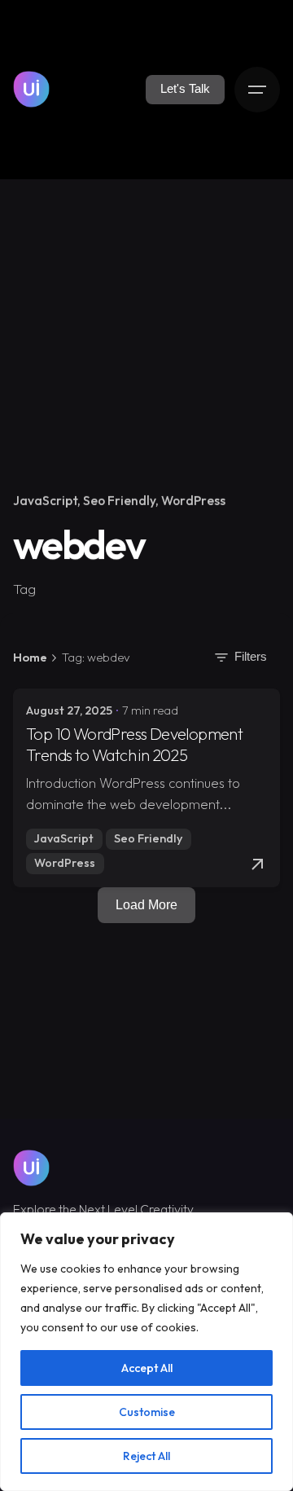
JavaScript (45, 500)
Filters (250, 656)
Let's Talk (185, 88)
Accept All (147, 1368)
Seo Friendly (119, 500)
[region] (146, 1351)
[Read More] (257, 864)
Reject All (146, 1456)
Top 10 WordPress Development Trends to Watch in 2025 (134, 744)
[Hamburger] (257, 89)
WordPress (193, 500)
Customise (147, 1412)
